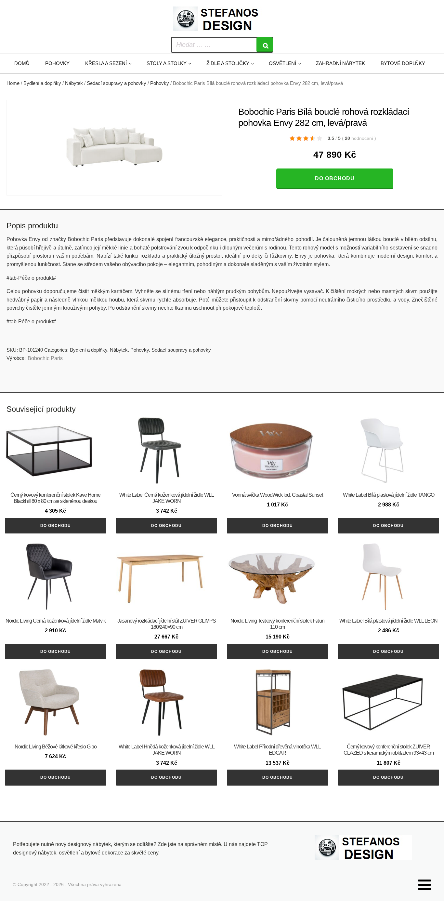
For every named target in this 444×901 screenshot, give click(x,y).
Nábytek (74, 83)
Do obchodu (335, 178)
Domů (22, 63)
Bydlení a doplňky (42, 83)
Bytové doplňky (403, 63)
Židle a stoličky (227, 63)
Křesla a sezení (106, 63)
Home (13, 83)
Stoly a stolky (167, 63)
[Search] (264, 44)
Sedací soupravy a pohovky (116, 83)
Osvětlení (282, 63)
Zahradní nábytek (340, 63)
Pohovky (57, 63)
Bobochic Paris (45, 358)
